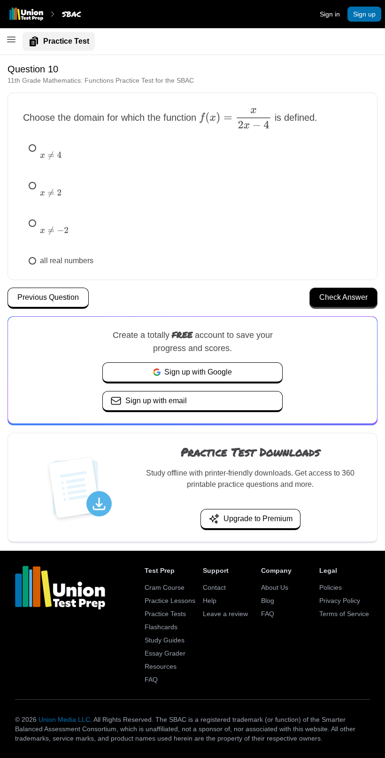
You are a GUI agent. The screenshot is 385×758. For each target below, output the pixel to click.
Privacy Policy (339, 600)
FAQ (151, 679)
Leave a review (225, 613)
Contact (214, 587)
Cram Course (165, 587)
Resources (161, 666)
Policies (330, 587)
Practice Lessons (170, 600)
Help (209, 600)
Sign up (364, 14)
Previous (48, 297)
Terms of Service (344, 613)
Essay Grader (165, 653)
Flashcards (161, 627)
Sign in (330, 14)
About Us (274, 587)
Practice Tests (165, 613)
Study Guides (165, 640)
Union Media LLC (64, 719)
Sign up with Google (198, 372)
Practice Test (66, 41)
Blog (267, 600)
